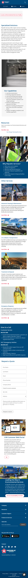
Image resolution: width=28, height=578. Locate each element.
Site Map (14, 575)
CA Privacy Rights (13, 573)
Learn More (4, 215)
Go (6, 457)
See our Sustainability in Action (15, 495)
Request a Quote (7, 411)
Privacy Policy (5, 573)
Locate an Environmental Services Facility (11, 15)
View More (4, 130)
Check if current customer (9, 388)
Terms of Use (22, 573)
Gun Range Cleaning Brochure (14, 132)
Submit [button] (23, 524)
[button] (25, 396)
